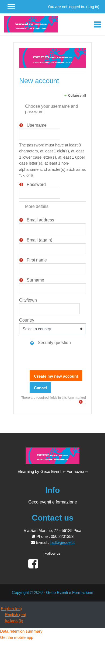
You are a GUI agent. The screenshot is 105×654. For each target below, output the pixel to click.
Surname (35, 280)
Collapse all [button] (77, 95)
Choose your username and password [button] (51, 109)
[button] (33, 343)
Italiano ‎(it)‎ (14, 621)
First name (37, 260)
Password (36, 184)
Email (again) (39, 240)
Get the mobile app (16, 637)
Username (37, 125)
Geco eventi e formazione (52, 502)
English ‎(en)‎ (11, 608)
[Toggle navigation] (97, 24)
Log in (93, 6)
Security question (54, 342)
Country (26, 320)
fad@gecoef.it (62, 542)
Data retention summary (21, 631)
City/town (28, 300)
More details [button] (36, 206)
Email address (40, 220)
